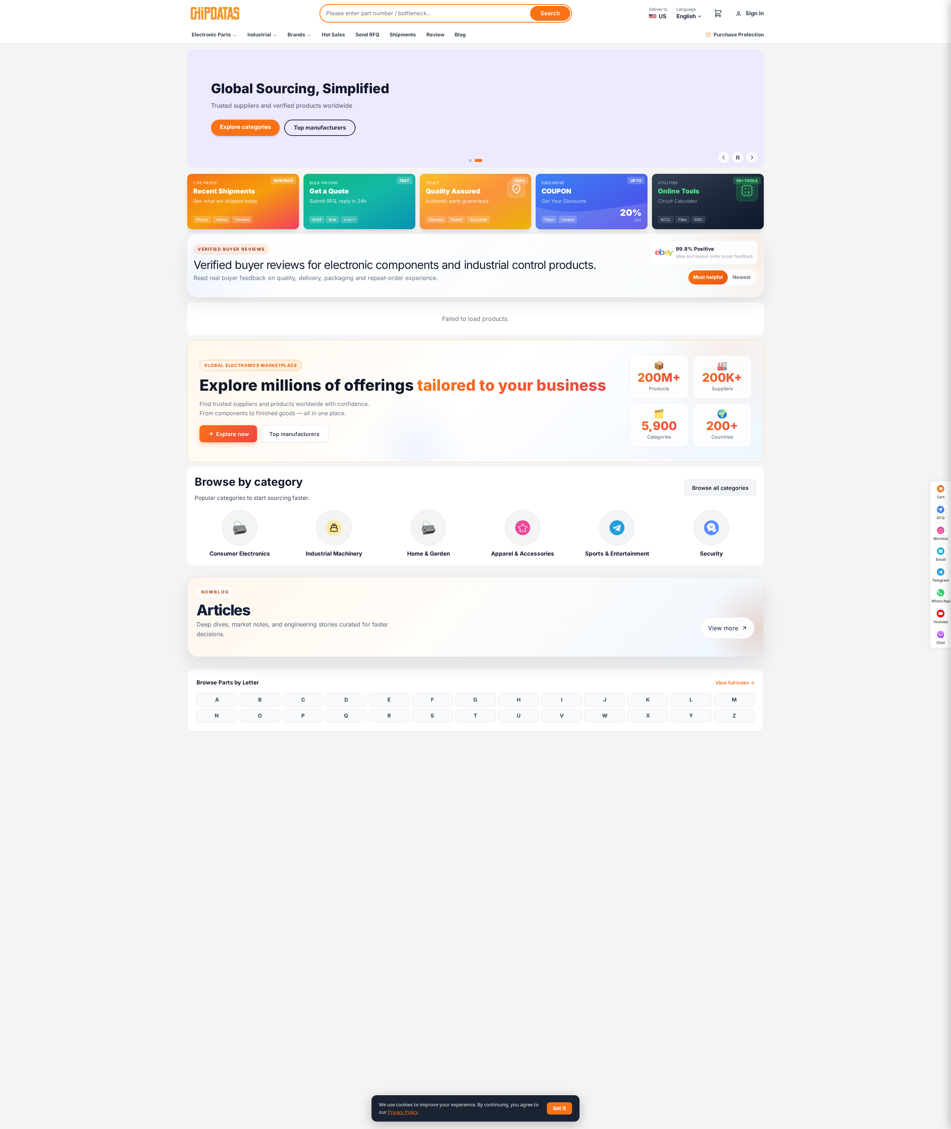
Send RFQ (367, 35)
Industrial (259, 35)
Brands (296, 35)
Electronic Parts (211, 35)
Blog (460, 35)
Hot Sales (333, 35)
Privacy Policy (403, 1112)
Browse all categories (720, 488)
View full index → (734, 683)
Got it (559, 1108)
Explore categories (245, 126)
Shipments (403, 35)
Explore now (232, 434)
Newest (742, 277)
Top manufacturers (320, 127)
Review (435, 35)
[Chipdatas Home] (214, 13)
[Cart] (718, 13)
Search (550, 13)
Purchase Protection (739, 35)
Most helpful (708, 277)
